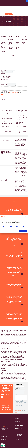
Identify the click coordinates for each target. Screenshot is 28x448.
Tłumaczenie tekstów (18, 421)
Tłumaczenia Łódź (3, 439)
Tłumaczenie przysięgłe (6, 75)
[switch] (11, 226)
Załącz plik (16, 394)
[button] (3, 14)
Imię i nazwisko (3, 70)
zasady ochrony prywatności (13, 92)
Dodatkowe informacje (4, 84)
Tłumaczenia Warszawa (4, 442)
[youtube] (4, 426)
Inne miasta (2, 443)
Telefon (2, 71)
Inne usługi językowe (6, 77)
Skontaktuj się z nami (8, 14)
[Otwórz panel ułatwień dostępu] (27, 1)
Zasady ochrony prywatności (19, 425)
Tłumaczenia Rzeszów (4, 440)
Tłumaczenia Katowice (4, 436)
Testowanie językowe (18, 424)
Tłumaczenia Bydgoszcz (4, 433)
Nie (3, 81)
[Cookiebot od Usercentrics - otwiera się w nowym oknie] (23, 216)
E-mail (2, 72)
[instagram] (3, 426)
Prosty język (16, 422)
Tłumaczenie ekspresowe (7, 76)
